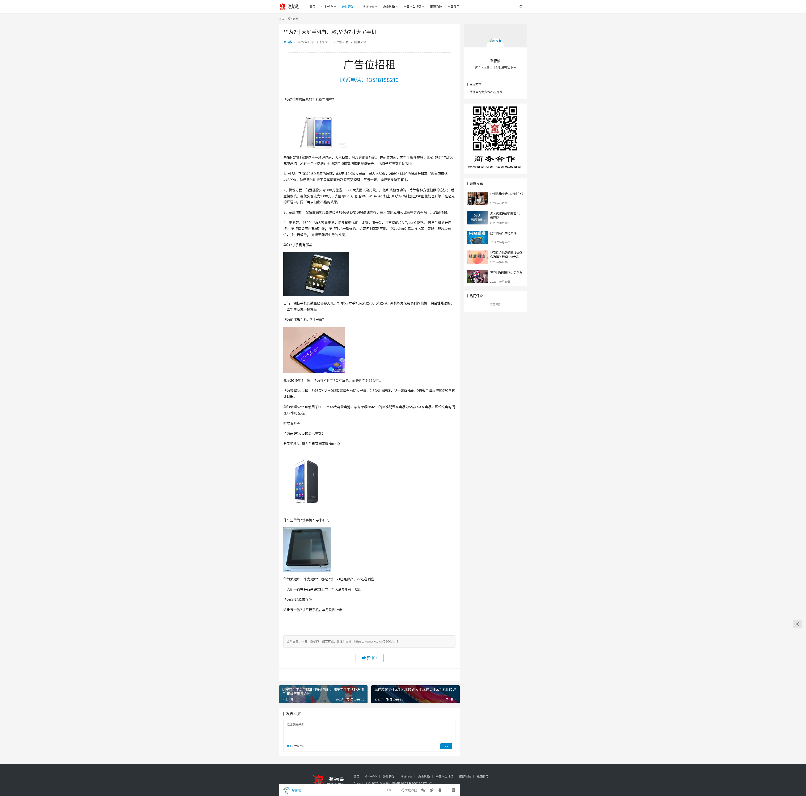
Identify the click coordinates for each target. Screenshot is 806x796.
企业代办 (327, 6)
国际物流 (436, 6)
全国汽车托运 (412, 6)
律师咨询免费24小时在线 (486, 92)
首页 (312, 6)
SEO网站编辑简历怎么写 (506, 272)
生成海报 (410, 790)
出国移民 (453, 6)
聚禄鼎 (287, 42)
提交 (446, 746)
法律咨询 (368, 6)
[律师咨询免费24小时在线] (477, 198)
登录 (289, 746)
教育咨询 (389, 6)
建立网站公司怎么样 (503, 233)
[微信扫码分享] (423, 790)
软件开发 (348, 6)
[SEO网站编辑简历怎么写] (477, 276)
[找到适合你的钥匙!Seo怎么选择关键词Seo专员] (477, 257)
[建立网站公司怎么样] (477, 237)
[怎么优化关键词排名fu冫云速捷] (477, 217)
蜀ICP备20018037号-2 (416, 783)
